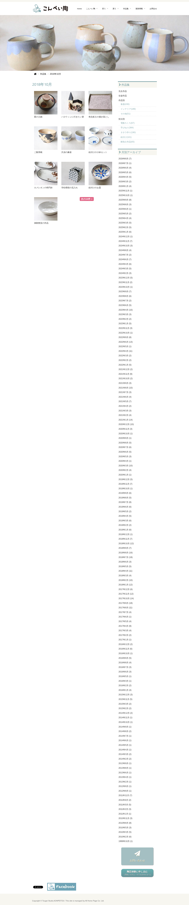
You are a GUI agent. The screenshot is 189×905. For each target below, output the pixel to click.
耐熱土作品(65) (127, 142)
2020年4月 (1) (125, 461)
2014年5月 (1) (125, 745)
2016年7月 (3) (125, 667)
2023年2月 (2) (125, 319)
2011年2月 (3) (125, 809)
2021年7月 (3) (125, 392)
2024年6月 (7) (125, 259)
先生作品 (123, 91)
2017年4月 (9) (125, 626)
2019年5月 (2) (125, 511)
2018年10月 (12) (126, 543)
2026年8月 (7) (125, 159)
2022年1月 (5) (125, 365)
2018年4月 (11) (125, 571)
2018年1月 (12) (126, 585)
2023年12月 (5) (126, 278)
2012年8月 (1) (125, 791)
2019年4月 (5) (125, 516)
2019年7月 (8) (125, 502)
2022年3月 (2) (125, 355)
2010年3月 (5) (125, 832)
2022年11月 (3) (125, 328)
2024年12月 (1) (126, 236)
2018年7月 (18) (126, 557)
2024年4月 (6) (125, 264)
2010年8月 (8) (125, 823)
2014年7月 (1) (125, 736)
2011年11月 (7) (125, 795)
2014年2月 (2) (125, 759)
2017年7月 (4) (125, 612)
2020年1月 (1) (125, 475)
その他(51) (125, 114)
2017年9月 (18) (126, 603)
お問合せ (153, 8)
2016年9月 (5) (125, 658)
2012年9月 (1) (125, 786)
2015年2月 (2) (125, 708)
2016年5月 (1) (125, 676)
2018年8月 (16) (126, 553)
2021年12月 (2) (126, 369)
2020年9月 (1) (125, 438)
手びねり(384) (127, 128)
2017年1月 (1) (125, 640)
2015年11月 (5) (125, 699)
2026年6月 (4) (125, 168)
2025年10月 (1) (126, 195)
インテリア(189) (128, 109)
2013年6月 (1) (125, 773)
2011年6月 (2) (125, 800)
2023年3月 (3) (125, 314)
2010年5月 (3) (125, 827)
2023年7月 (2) (125, 301)
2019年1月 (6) (125, 530)
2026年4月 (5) (125, 177)
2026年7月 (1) (125, 163)
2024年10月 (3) (126, 246)
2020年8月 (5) (125, 443)
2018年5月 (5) (125, 566)
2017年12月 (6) (126, 589)
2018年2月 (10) (126, 580)
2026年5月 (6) (125, 172)
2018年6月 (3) (125, 562)
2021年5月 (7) (125, 401)
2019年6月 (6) (125, 507)
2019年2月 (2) (125, 525)
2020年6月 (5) (125, 452)
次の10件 (86, 199)
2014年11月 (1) (125, 717)
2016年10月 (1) (126, 653)
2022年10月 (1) (126, 333)
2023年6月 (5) (125, 305)
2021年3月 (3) (125, 411)
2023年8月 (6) (125, 296)
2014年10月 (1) (126, 722)
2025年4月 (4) (125, 218)
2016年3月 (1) (125, 681)
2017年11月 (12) (126, 594)
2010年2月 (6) (125, 837)
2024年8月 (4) (125, 250)
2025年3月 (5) (125, 223)
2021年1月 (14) (126, 420)
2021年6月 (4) (125, 397)
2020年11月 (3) (125, 429)
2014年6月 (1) (125, 740)
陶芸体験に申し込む (137, 873)
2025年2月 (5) (125, 227)
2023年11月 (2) (125, 282)
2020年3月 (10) (126, 466)
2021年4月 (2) (125, 406)
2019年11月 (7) (125, 484)
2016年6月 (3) (125, 672)
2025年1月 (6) (125, 232)
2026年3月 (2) (125, 181)
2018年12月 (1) (126, 534)
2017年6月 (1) (125, 617)
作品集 (125, 84)
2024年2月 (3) (125, 273)
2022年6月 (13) (126, 342)
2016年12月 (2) (126, 644)
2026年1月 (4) (125, 186)
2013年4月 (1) (125, 777)
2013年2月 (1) (125, 782)
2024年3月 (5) (125, 268)
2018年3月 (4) (125, 575)
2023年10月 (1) (126, 287)
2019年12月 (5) (126, 479)
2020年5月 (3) (125, 456)
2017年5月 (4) (125, 621)
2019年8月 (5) (125, 498)
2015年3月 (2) (125, 704)
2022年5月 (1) (125, 346)
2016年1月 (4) (125, 690)
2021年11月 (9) (125, 374)
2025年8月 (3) (125, 204)
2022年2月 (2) (125, 360)
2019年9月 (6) (125, 493)
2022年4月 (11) (125, 351)
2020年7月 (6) (125, 447)
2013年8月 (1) (125, 768)
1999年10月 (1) (126, 841)
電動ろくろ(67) (127, 123)
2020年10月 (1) (126, 433)
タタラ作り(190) (128, 132)
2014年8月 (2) (125, 731)
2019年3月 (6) (125, 520)
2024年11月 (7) (125, 241)
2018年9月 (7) (125, 548)
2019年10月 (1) (126, 488)
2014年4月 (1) (125, 750)
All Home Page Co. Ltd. (94, 901)
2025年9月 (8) (125, 200)
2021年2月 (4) (125, 415)
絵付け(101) (126, 137)
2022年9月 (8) (125, 337)
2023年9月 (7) (125, 291)
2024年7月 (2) (125, 255)
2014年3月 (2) (125, 754)
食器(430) (125, 104)
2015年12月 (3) (126, 695)
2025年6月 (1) (125, 209)
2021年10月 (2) (126, 378)
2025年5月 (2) (125, 214)
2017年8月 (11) (125, 608)
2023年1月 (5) (125, 323)
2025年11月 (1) (125, 191)
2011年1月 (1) (125, 814)
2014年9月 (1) (125, 727)
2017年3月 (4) (125, 630)
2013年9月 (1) (125, 763)
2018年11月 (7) (125, 539)
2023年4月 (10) (126, 310)
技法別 (122, 119)
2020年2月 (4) (125, 470)
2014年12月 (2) (126, 713)
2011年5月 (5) (125, 805)
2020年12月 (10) (126, 424)
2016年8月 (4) (125, 662)
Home (79, 8)
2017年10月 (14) (126, 598)
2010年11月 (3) (125, 818)
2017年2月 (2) (125, 635)
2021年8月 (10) (126, 388)
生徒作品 (123, 96)
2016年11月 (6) (125, 649)
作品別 (122, 100)
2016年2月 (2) (125, 685)
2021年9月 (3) (125, 383)
